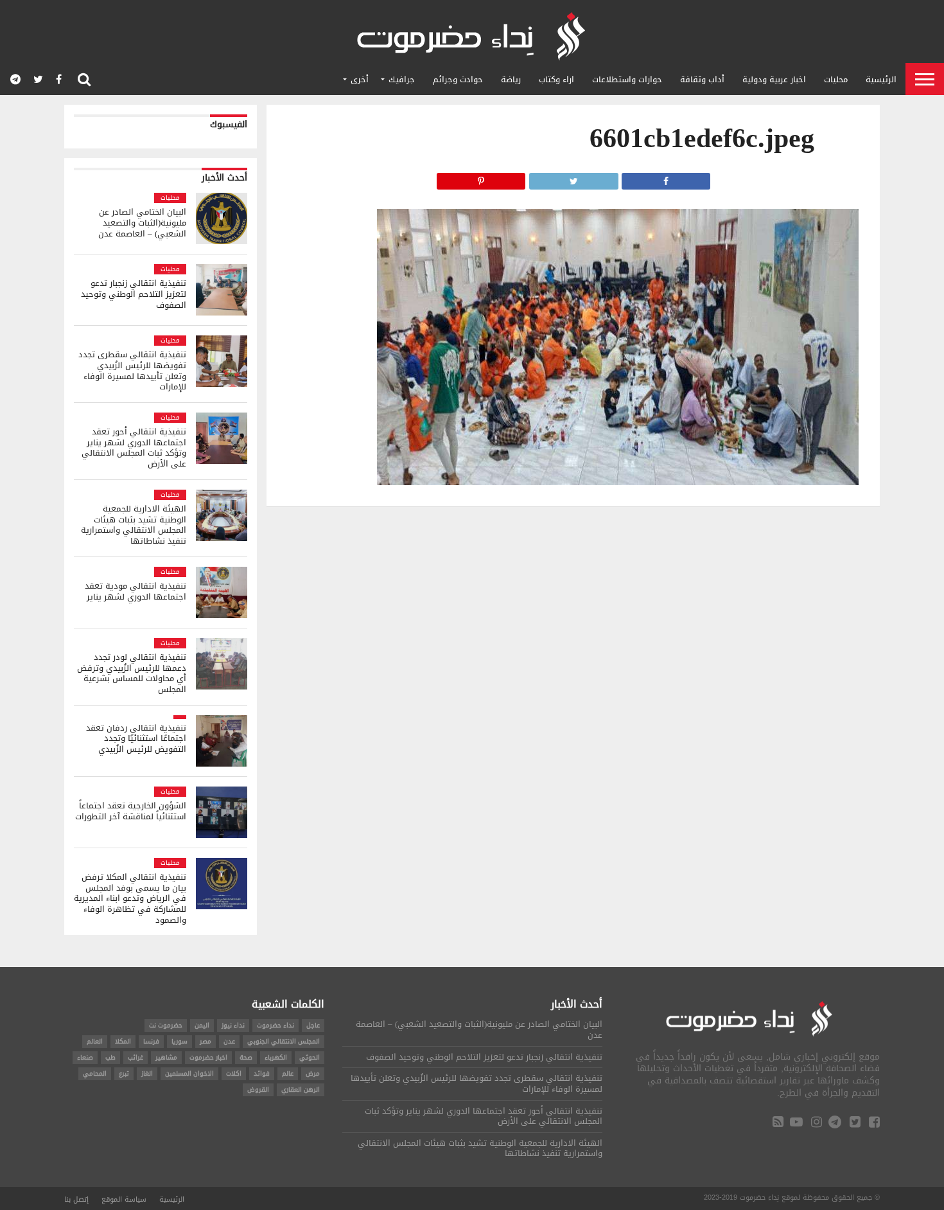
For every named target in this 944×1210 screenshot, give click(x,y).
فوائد (262, 1073)
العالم (95, 1041)
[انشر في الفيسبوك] (666, 178)
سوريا (179, 1041)
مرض (313, 1073)
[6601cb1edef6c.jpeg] (618, 482)
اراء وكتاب (556, 79)
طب (110, 1057)
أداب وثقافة (702, 79)
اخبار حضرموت (208, 1057)
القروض (258, 1089)
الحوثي (309, 1057)
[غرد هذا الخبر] (573, 178)
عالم (287, 1073)
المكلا (123, 1041)
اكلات (233, 1073)
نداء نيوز (233, 1025)
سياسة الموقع (123, 1199)
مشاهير (166, 1057)
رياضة (511, 79)
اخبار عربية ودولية (774, 79)
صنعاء (85, 1057)
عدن (229, 1041)
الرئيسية (881, 79)
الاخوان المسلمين (189, 1073)
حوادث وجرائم (458, 79)
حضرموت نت (165, 1025)
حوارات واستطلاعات (627, 79)
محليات (836, 79)
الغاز (147, 1073)
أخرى (360, 79)
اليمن (202, 1025)
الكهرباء (276, 1057)
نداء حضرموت (275, 1025)
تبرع (124, 1073)
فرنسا (151, 1041)
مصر (205, 1041)
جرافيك (402, 79)
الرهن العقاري (300, 1089)
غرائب (135, 1057)
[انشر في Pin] (481, 178)
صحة (246, 1057)
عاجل (313, 1025)
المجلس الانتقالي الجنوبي (283, 1041)
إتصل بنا (76, 1199)
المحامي (95, 1073)
